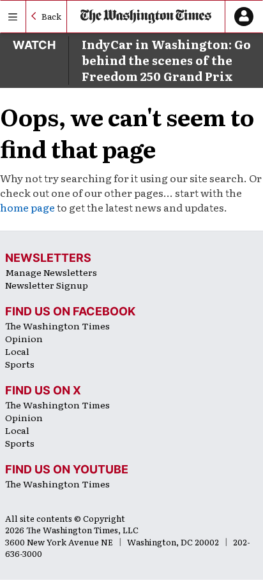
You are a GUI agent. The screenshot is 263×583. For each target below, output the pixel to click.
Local (17, 351)
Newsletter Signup (46, 284)
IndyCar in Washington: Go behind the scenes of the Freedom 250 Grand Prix (166, 60)
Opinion (24, 338)
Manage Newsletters (51, 272)
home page (27, 207)
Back (51, 16)
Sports (19, 363)
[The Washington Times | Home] (146, 17)
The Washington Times (57, 325)
